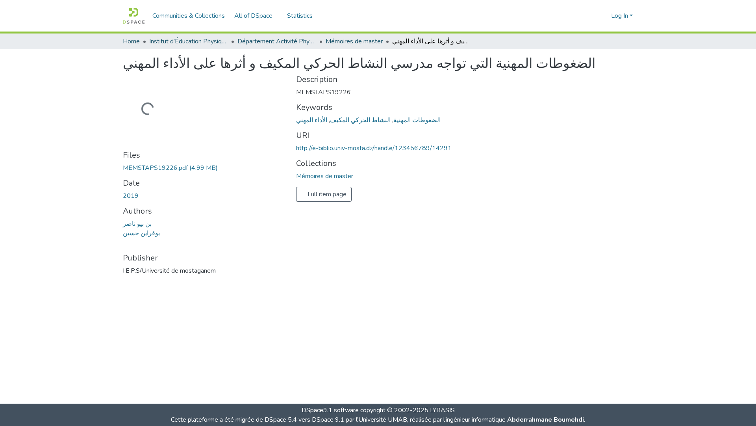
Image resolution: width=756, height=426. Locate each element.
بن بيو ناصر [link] (137, 224)
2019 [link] (131, 196)
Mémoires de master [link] (354, 41)
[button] (134, 16)
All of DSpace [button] (253, 15)
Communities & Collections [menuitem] (188, 15)
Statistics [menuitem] (300, 15)
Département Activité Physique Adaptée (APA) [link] (276, 41)
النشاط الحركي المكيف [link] (360, 120)
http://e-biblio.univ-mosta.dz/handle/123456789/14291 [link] (374, 148)
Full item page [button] (326, 194)
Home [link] (131, 41)
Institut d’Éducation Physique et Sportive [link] (188, 41)
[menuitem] (256, 16)
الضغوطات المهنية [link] (417, 120)
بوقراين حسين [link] (141, 233)
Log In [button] (620, 15)
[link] (205, 168)
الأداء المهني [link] (311, 120)
